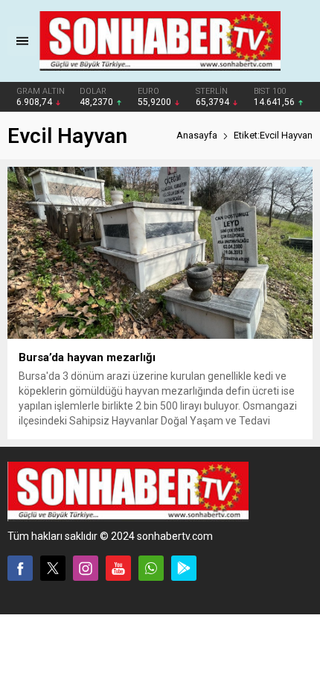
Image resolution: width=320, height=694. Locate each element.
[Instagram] (85, 568)
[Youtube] (118, 568)
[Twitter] (52, 568)
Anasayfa (196, 135)
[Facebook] (20, 568)
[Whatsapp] (151, 568)
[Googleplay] (183, 568)
